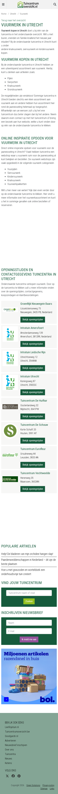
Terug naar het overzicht (13, 20)
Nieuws (8, 758)
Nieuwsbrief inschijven (16, 745)
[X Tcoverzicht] (7, 776)
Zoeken (29, 601)
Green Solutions (33, 785)
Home (3, 14)
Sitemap (43, 788)
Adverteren (10, 740)
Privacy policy (48, 785)
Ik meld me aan (29, 639)
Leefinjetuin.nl (12, 727)
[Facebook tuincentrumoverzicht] (13, 776)
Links (52, 788)
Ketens (8, 763)
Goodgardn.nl (11, 736)
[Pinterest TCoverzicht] (19, 776)
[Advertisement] (29, 239)
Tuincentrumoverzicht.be (17, 731)
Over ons (9, 749)
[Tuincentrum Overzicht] (29, 4)
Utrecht (13, 14)
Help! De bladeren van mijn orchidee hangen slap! (27, 553)
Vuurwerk (24, 14)
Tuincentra (10, 754)
